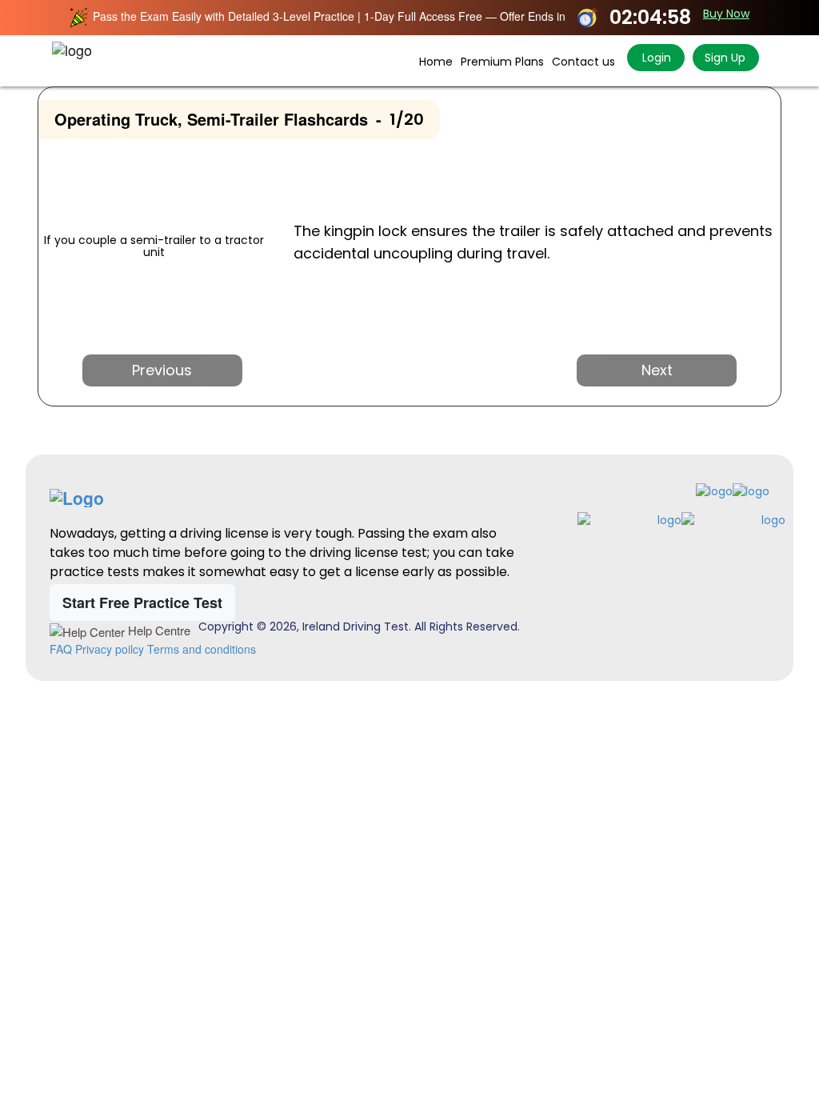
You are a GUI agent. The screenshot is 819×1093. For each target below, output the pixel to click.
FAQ (61, 649)
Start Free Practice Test (142, 602)
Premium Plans (502, 62)
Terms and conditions (201, 649)
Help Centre (157, 630)
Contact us (583, 62)
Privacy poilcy (109, 649)
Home (436, 62)
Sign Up (725, 58)
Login (655, 58)
